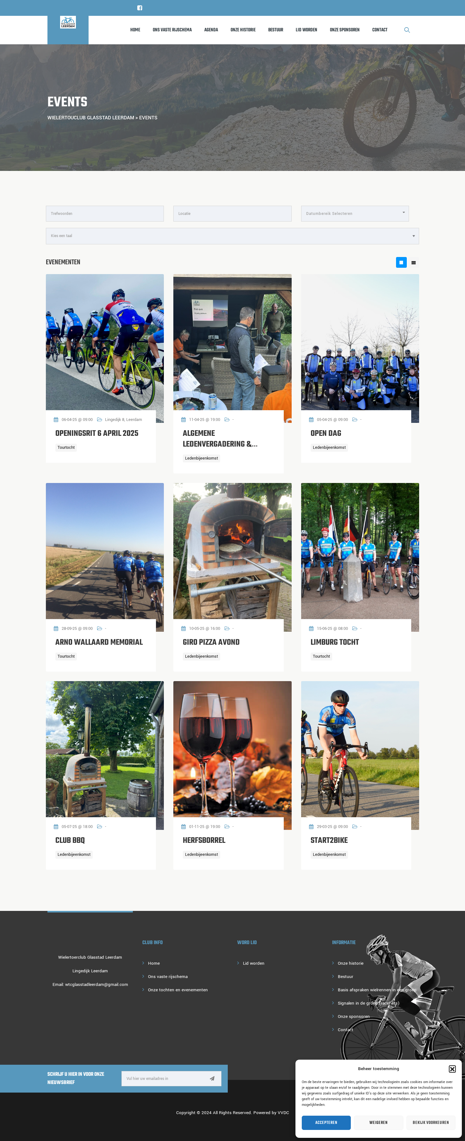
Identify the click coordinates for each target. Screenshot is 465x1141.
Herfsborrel (204, 840)
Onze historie (243, 30)
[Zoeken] (407, 30)
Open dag (326, 433)
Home (135, 30)
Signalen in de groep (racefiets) (369, 1003)
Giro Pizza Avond (211, 642)
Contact (380, 30)
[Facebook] (139, 8)
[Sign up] (212, 1079)
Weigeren (378, 1122)
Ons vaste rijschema (172, 30)
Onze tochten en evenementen (178, 990)
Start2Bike (329, 840)
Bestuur (275, 30)
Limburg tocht (335, 642)
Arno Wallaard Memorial (99, 642)
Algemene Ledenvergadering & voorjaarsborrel (217, 444)
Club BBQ (70, 840)
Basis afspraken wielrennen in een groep (377, 990)
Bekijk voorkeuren (431, 1122)
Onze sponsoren (345, 30)
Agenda (211, 30)
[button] (452, 1069)
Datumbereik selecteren (329, 213)
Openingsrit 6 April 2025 (96, 433)
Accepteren (326, 1122)
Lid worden (306, 30)
